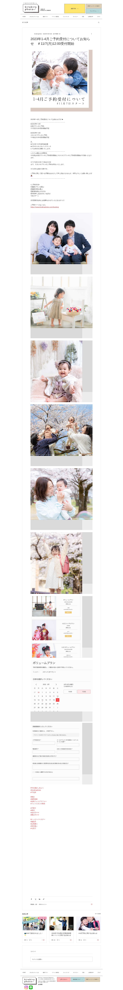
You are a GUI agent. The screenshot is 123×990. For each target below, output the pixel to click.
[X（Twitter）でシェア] (35, 899)
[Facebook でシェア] (31, 899)
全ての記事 (25, 22)
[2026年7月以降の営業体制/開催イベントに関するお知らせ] (61, 923)
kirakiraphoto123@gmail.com (48, 977)
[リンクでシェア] (43, 899)
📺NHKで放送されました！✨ (33, 934)
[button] (45, 16)
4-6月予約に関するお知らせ (88, 933)
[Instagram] (26, 987)
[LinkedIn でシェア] (39, 899)
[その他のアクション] (91, 34)
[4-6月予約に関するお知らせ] (89, 923)
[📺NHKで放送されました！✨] (34, 923)
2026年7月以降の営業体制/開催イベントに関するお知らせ (61, 934)
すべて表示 (98, 913)
